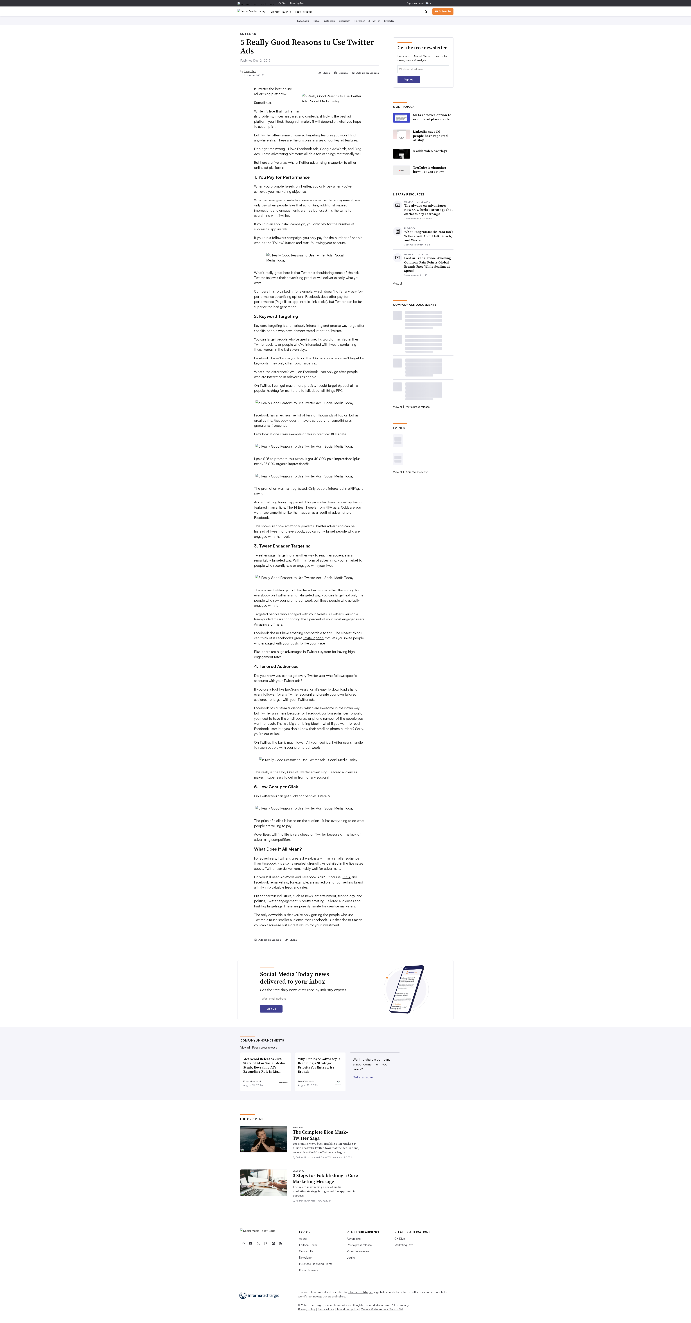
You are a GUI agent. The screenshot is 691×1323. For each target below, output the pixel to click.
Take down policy (348, 1309)
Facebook (303, 20)
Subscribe (445, 11)
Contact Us (306, 1251)
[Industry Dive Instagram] (266, 1243)
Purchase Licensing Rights (315, 1264)
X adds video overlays (430, 151)
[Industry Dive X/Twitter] (258, 1243)
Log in (351, 1257)
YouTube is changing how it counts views (429, 169)
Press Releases (303, 11)
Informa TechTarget (360, 1292)
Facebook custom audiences (327, 713)
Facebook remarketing (271, 882)
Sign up (409, 79)
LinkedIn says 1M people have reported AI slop (430, 135)
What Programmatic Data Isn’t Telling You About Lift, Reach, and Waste (428, 236)
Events (287, 11)
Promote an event (416, 472)
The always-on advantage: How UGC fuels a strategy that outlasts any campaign (428, 209)
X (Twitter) (374, 20)
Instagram (329, 20)
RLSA (346, 877)
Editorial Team (308, 1245)
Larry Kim (250, 71)
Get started (363, 1077)
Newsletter (306, 1257)
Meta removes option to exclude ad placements (432, 117)
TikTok (316, 20)
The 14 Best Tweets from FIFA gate (313, 507)
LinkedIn (389, 20)
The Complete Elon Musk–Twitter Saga (320, 1135)
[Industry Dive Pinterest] (273, 1243)
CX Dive (282, 3)
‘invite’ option (313, 638)
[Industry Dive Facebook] (250, 1243)
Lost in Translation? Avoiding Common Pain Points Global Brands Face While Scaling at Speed (427, 264)
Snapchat (344, 20)
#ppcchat (345, 385)
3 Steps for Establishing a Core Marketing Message (325, 1178)
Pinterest (359, 20)
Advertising (354, 1238)
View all (397, 283)
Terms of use (326, 1309)
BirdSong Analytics (299, 689)
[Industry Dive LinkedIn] (243, 1243)
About (303, 1238)
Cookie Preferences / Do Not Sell (382, 1309)
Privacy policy (306, 1309)
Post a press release (417, 407)
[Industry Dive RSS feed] (281, 1243)
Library (275, 11)
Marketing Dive (297, 3)
